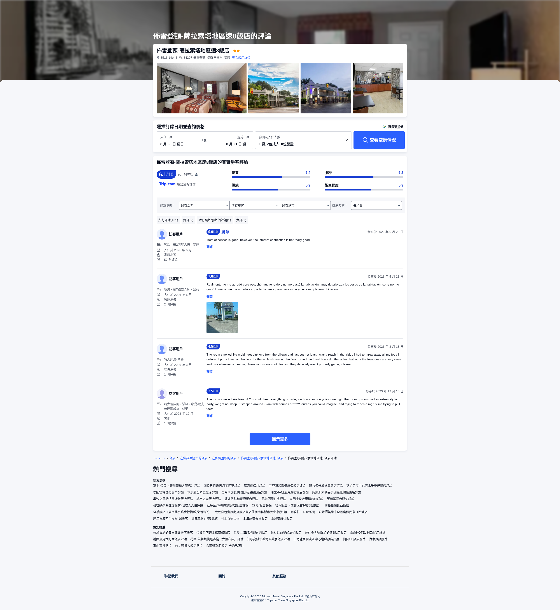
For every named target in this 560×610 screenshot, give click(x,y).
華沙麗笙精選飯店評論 (202, 492)
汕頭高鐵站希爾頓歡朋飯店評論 (268, 539)
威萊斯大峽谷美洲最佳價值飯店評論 (336, 492)
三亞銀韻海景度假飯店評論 (287, 485)
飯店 (173, 458)
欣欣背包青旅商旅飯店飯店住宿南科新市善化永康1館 (251, 512)
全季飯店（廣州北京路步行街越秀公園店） (182, 512)
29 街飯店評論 (262, 505)
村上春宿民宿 (230, 518)
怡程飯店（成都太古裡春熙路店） (298, 505)
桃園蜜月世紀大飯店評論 (170, 539)
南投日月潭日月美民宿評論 (222, 485)
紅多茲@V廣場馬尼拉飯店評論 (227, 505)
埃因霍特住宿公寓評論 (168, 492)
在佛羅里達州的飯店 (194, 458)
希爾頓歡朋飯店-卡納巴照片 (225, 545)
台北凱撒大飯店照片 (189, 545)
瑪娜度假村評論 (254, 485)
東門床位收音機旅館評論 (306, 499)
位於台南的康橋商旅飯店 (213, 532)
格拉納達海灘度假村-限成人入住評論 (178, 505)
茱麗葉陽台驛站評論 (340, 499)
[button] (468, 7)
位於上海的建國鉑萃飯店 (250, 532)
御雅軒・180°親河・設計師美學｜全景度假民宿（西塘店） (330, 512)
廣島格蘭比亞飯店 (337, 505)
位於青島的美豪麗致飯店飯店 (173, 532)
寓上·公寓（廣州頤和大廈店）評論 (176, 485)
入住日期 (166, 137)
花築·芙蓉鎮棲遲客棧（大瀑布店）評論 (216, 539)
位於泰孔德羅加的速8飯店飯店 (325, 532)
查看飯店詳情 (241, 57)
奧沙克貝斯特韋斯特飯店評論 (173, 499)
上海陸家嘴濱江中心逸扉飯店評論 (316, 539)
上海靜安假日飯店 (255, 518)
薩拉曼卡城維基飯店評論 (326, 485)
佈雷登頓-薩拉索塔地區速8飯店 (262, 458)
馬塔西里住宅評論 (274, 499)
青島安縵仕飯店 (281, 518)
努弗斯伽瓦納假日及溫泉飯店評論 (244, 492)
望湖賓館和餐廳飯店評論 (241, 499)
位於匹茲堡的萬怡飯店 (286, 532)
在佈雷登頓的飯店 (224, 458)
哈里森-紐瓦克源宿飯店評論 (290, 492)
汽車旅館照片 (378, 539)
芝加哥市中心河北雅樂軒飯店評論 (369, 485)
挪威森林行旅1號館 (204, 518)
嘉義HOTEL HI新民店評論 (367, 532)
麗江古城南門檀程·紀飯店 (170, 518)
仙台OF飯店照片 (354, 539)
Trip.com (159, 458)
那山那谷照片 (162, 545)
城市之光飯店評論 (208, 499)
